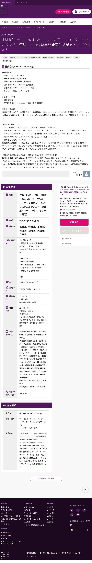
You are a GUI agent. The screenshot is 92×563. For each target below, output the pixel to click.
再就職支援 (27, 516)
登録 (65, 12)
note (78, 510)
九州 (20, 28)
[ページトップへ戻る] (85, 490)
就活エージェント (21, 2)
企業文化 (50, 516)
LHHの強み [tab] (62, 22)
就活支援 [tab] (15, 22)
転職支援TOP (5, 507)
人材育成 (27, 522)
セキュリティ (77, 553)
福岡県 (28, 28)
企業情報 (68, 244)
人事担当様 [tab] (26, 22)
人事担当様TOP (29, 507)
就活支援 (4, 528)
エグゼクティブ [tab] (39, 22)
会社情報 (50, 503)
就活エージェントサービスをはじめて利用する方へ (11, 542)
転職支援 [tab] (5, 22)
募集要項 (68, 238)
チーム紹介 (50, 513)
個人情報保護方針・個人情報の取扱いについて (41, 553)
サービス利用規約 (65, 553)
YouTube (78, 514)
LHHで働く (50, 519)
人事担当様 (28, 503)
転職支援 (4, 503)
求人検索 (4, 513)
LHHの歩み (50, 510)
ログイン (83, 12)
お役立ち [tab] (51, 22)
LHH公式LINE (5, 524)
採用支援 (27, 510)
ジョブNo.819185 (39, 28)
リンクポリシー (31, 556)
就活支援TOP (5, 532)
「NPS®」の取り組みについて (34, 525)
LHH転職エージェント (8, 28)
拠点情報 (50, 522)
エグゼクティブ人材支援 (32, 519)
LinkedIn (71, 514)
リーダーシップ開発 (30, 513)
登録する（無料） (7, 510)
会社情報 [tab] (73, 22)
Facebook (84, 510)
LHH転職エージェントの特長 (10, 516)
